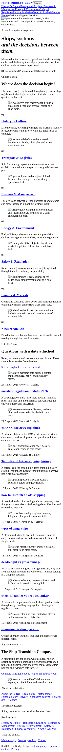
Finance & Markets (23, 12)
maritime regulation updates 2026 (24, 391)
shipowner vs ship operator (20, 629)
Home (4, 15)
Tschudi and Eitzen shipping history (26, 461)
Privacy (24, 696)
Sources (56, 12)
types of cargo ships (14, 528)
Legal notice (28, 693)
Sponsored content (40, 696)
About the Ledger (10, 693)
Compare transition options (15, 673)
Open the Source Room (44, 673)
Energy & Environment (27, 9)
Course (37, 3)
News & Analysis (42, 12)
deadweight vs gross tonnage (21, 562)
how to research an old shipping (23, 495)
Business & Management (18, 194)
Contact (12, 699)
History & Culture (10, 6)
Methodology (45, 693)
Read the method (31, 367)
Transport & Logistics (32, 6)
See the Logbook (10, 367)
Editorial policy (9, 696)
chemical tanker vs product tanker (25, 595)
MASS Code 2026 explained (20, 427)
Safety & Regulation (15, 261)
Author (32, 740)
